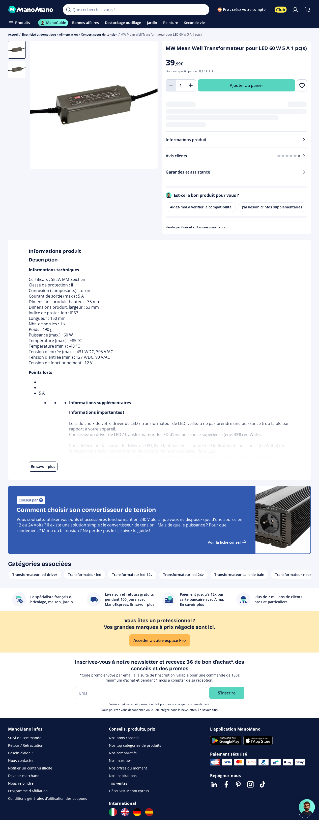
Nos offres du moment (128, 768)
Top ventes (118, 783)
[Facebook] (226, 784)
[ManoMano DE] (137, 812)
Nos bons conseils (124, 737)
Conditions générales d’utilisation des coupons (47, 798)
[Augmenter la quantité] (191, 85)
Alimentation (68, 34)
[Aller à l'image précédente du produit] (40, 106)
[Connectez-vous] (295, 9)
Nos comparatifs (123, 753)
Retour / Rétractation (25, 745)
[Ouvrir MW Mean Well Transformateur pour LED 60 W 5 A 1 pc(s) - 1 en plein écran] (94, 105)
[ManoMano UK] (125, 812)
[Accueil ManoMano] (31, 9)
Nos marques (120, 760)
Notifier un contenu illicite (30, 768)
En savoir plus (208, 710)
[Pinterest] (238, 784)
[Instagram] (250, 784)
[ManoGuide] (307, 807)
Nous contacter (21, 760)
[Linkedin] (214, 784)
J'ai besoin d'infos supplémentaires (272, 207)
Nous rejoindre (21, 783)
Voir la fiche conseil (224, 542)
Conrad (186, 227)
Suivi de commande (24, 737)
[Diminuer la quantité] (171, 85)
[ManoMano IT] (113, 812)
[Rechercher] (68, 9)
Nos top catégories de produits (135, 745)
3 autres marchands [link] (211, 227)
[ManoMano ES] (149, 812)
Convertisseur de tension (99, 34)
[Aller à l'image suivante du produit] (147, 106)
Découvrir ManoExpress (129, 790)
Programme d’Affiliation (28, 790)
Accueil (13, 34)
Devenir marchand (24, 775)
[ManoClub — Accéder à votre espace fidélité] (281, 9)
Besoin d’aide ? (20, 753)
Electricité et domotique (38, 34)
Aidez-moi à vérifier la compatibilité (200, 207)
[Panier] (307, 9)
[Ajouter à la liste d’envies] (302, 85)
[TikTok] (262, 784)
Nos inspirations (123, 775)
